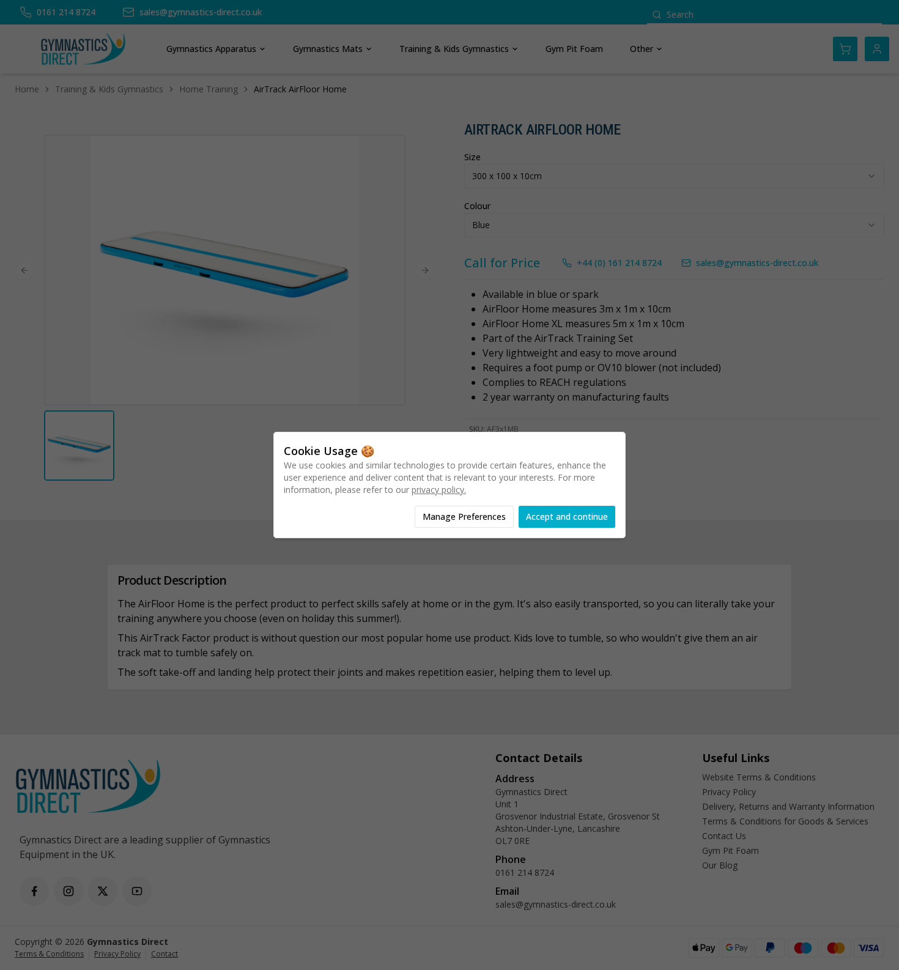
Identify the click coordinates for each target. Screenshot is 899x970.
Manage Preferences (464, 516)
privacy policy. (439, 489)
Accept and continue (567, 516)
